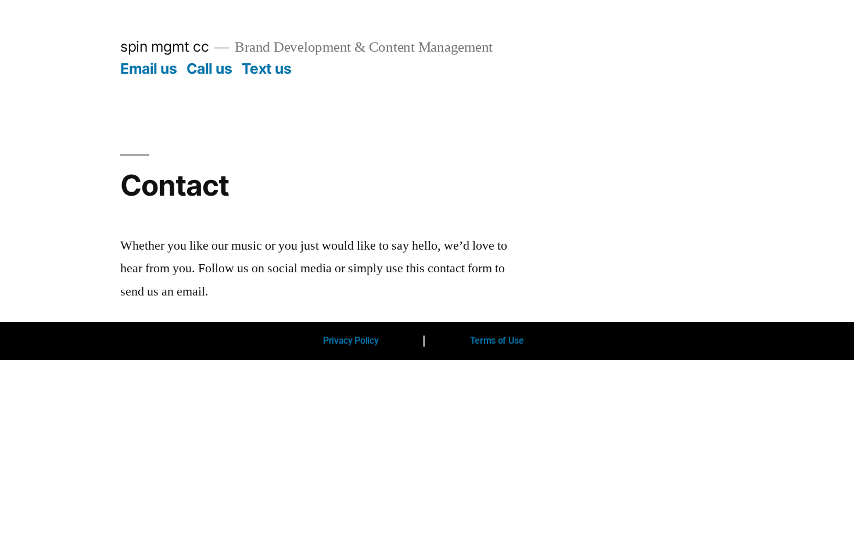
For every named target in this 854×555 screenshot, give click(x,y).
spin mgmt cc (164, 46)
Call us (209, 68)
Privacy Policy (351, 340)
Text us (267, 68)
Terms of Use (497, 340)
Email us (148, 68)
